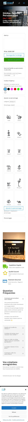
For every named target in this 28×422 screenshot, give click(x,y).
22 (16, 261)
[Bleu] (5, 89)
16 (23, 259)
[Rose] (11, 89)
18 (11, 261)
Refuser (14, 412)
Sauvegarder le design (14, 55)
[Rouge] (15, 89)
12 (18, 259)
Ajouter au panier (14, 60)
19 (12, 261)
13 (19, 259)
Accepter (14, 408)
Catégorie (6, 101)
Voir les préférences (14, 416)
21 (15, 261)
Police (19, 73)
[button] (25, 389)
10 (15, 259)
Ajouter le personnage (14, 208)
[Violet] (21, 89)
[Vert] (18, 89)
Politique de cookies (7, 420)
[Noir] (8, 89)
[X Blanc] (5, 92)
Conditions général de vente (18, 420)
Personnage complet (9, 105)
